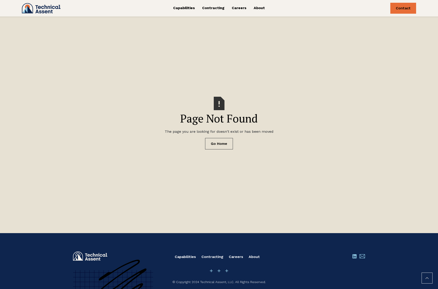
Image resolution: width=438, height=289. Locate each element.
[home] (63, 8)
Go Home (219, 143)
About (259, 8)
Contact (403, 8)
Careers (239, 8)
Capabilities (184, 8)
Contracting (213, 8)
